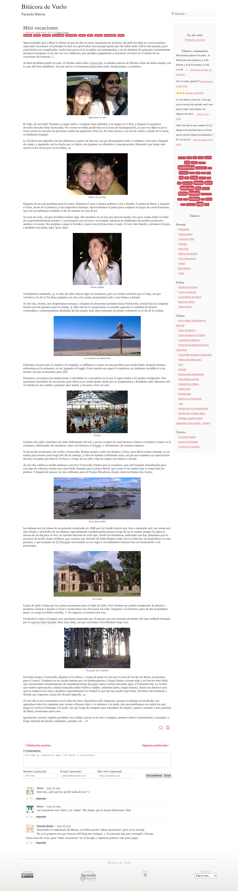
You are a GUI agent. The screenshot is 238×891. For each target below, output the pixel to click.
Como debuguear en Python (191, 335)
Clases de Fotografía (188, 442)
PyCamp (205, 189)
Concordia (58, 35)
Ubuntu (183, 204)
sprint (202, 199)
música (198, 182)
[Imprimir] (168, 728)
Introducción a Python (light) (191, 413)
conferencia (186, 167)
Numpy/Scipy (184, 394)
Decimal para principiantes (191, 374)
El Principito (63, 542)
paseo (82, 35)
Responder (41, 798)
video (207, 204)
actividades (182, 158)
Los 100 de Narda (186, 437)
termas (98, 35)
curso (209, 168)
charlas (208, 158)
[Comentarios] (161, 728)
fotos (187, 178)
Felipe (194, 177)
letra (179, 183)
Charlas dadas (185, 234)
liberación (187, 183)
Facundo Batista (45, 826)
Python (194, 193)
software (194, 198)
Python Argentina (206, 194)
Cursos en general (187, 292)
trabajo (209, 199)
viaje (200, 204)
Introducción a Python (188, 384)
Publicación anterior (39, 745)
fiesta (208, 173)
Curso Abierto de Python (189, 297)
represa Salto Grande (43, 622)
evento (198, 173)
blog (195, 158)
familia (203, 173)
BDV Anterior (184, 268)
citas (187, 162)
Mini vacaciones (40, 28)
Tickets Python (185, 307)
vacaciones (110, 35)
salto (90, 35)
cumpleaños (201, 168)
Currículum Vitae (186, 239)
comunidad (202, 163)
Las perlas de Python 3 (189, 340)
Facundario (183, 229)
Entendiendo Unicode (188, 379)
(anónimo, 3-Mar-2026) (194, 93)
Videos (181, 263)
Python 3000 (184, 389)
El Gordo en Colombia (188, 447)
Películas (182, 244)
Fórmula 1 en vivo (195, 39)
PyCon (183, 193)
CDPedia (183, 173)
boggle (97, 445)
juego (208, 178)
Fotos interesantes (187, 259)
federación (71, 35)
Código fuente (62, 32)
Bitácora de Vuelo (44, 6)
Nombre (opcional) (35, 771)
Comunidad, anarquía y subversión (195, 355)
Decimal (182, 369)
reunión (180, 199)
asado (189, 158)
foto (181, 177)
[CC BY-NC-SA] (27, 876)
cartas (37, 35)
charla (200, 158)
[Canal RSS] (145, 876)
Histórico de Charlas (188, 287)
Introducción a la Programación (193, 408)
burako (27, 35)
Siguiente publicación (155, 745)
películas (187, 188)
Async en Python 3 (187, 330)
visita (120, 35)
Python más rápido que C (190, 360)
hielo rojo (202, 178)
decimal (192, 173)
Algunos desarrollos (187, 254)
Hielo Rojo (183, 249)
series (185, 199)
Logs (180, 404)
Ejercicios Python (186, 302)
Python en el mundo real (190, 399)
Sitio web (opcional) (109, 771)
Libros (181, 273)
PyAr (198, 188)
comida (46, 35)
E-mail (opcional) (71, 771)
